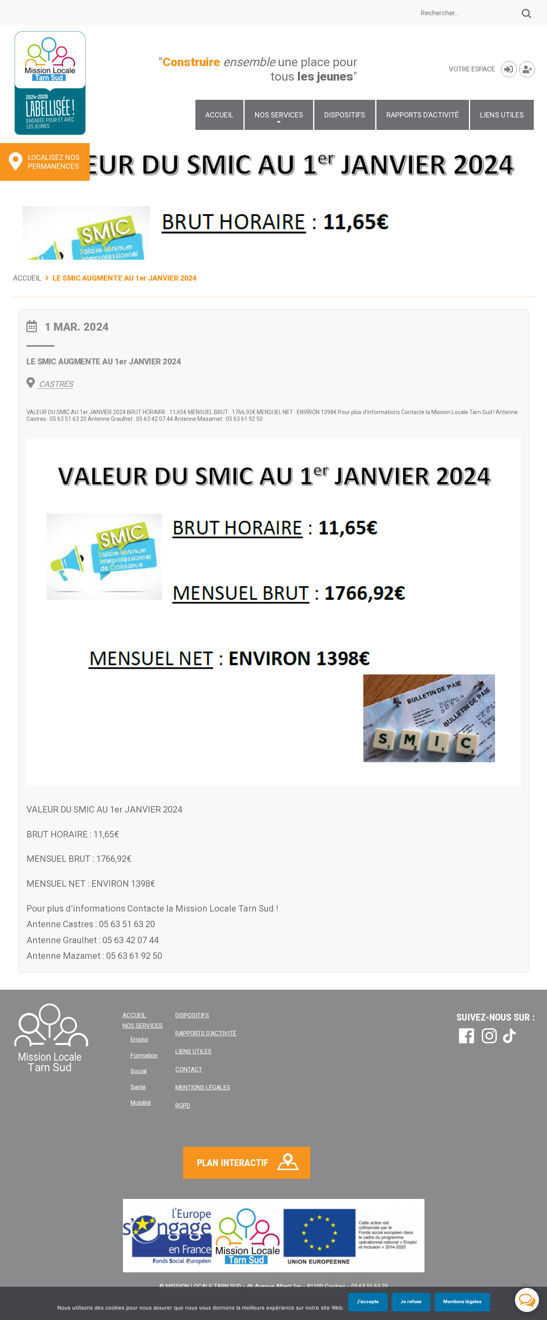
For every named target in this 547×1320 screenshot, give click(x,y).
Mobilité (141, 1102)
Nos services (279, 115)
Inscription (527, 69)
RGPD (182, 1105)
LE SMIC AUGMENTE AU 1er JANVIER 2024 (103, 361)
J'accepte (368, 1301)
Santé (138, 1087)
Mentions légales (202, 1087)
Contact (188, 1069)
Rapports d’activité (422, 115)
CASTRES (55, 384)
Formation (144, 1055)
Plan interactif (232, 1162)
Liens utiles (502, 115)
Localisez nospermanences (54, 161)
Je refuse (411, 1301)
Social (139, 1071)
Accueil (219, 115)
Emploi (139, 1039)
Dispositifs (344, 115)
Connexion (509, 69)
